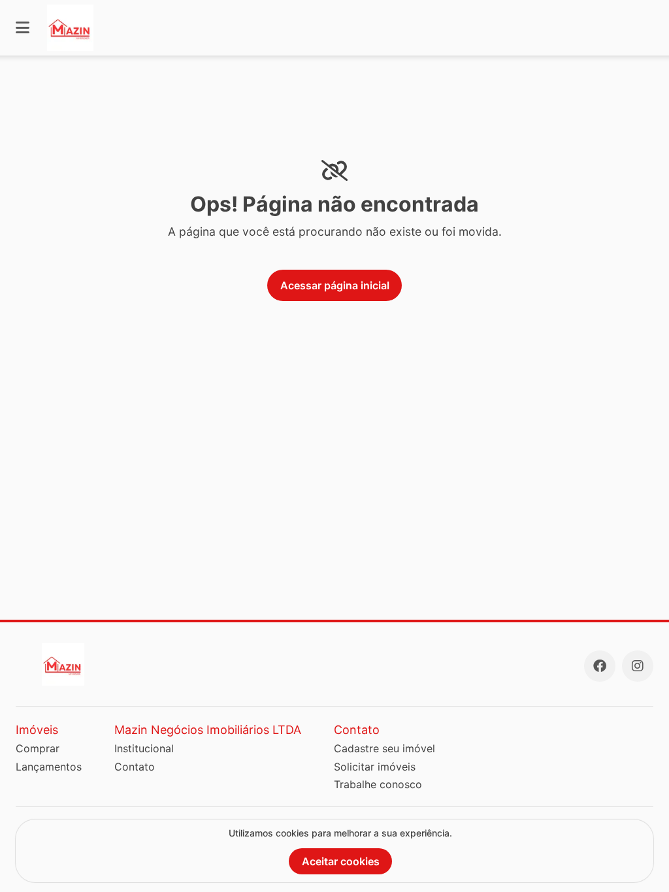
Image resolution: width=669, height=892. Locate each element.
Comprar (37, 748)
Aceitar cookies (341, 861)
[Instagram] (637, 666)
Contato (134, 766)
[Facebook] (599, 666)
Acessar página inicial (334, 285)
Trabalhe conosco (378, 784)
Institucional (144, 748)
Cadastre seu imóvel (384, 748)
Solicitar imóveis (375, 766)
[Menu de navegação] (22, 28)
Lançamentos (49, 766)
